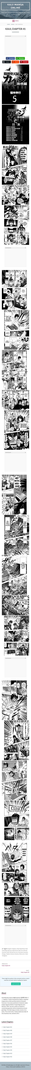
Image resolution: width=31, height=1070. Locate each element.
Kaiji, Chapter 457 (7, 1040)
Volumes (16, 954)
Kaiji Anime (22, 948)
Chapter (9, 948)
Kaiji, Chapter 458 (7, 1037)
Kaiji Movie (15, 950)
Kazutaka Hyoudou (23, 952)
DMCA (23, 1066)
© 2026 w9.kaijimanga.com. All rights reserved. (13, 1065)
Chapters (14, 948)
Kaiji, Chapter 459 (7, 1033)
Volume (12, 954)
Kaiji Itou (9, 950)
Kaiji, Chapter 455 (7, 1046)
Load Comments (16, 984)
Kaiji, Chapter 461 (7, 1027)
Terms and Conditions (15, 1066)
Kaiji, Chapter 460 (7, 1030)
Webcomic (22, 954)
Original (8, 954)
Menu (17, 20)
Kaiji (18, 948)
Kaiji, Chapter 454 (7, 1050)
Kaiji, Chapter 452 (7, 1056)
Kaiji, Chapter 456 (7, 1043)
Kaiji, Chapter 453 (7, 1053)
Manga (3, 954)
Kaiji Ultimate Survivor (12, 952)
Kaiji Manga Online (15, 6)
